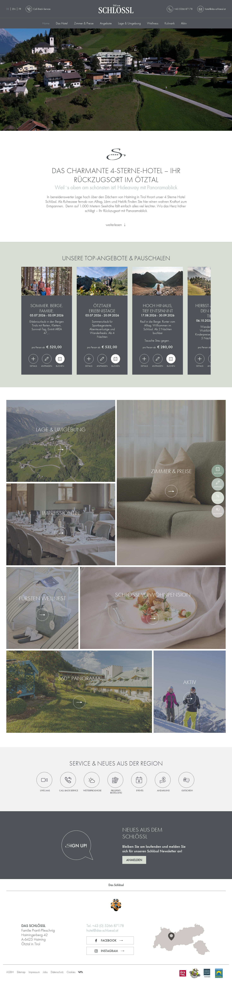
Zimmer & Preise (84, 23)
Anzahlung (163, 790)
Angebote (106, 23)
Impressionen (61, 513)
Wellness (152, 23)
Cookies (71, 972)
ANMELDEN (134, 860)
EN (13, 9)
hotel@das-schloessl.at (102, 930)
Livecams (45, 790)
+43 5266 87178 (183, 9)
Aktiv (184, 23)
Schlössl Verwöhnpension (153, 594)
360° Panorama (79, 678)
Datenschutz (57, 972)
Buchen (60, 365)
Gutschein (187, 790)
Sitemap (21, 972)
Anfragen (46, 365)
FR (20, 9)
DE (7, 9)
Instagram (109, 951)
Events (139, 790)
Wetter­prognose (92, 790)
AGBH (10, 972)
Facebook (108, 940)
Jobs (45, 972)
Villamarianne (80, 972)
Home (46, 23)
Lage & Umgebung (129, 23)
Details (33, 365)
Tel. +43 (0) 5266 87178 (105, 925)
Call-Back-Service (42, 9)
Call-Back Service (68, 790)
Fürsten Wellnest (42, 598)
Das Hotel (62, 23)
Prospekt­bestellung (116, 791)
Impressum (34, 972)
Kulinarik (170, 23)
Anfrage (218, 486)
